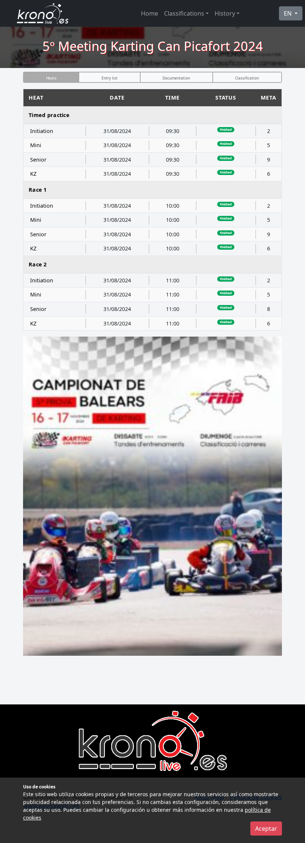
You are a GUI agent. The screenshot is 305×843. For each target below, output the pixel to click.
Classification (247, 78)
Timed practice (49, 115)
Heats (51, 78)
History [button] (225, 13)
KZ (33, 173)
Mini (35, 145)
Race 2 (38, 264)
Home (149, 13)
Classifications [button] (184, 13)
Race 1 (38, 189)
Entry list (110, 78)
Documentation (176, 78)
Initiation (41, 130)
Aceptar (266, 828)
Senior (38, 159)
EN (288, 13)
